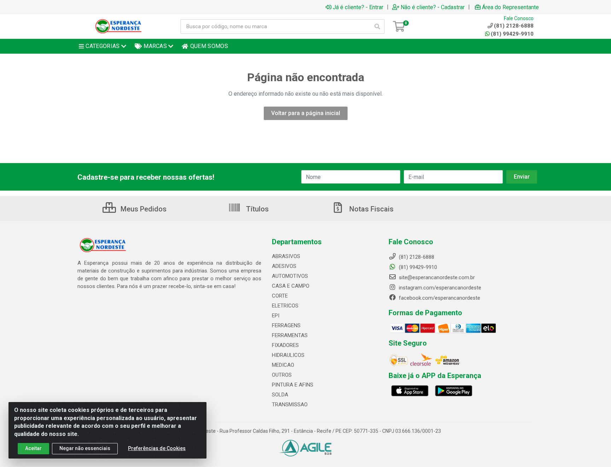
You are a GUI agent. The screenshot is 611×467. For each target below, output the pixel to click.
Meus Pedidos (143, 209)
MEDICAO (283, 365)
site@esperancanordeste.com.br (436, 277)
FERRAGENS (286, 325)
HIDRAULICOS (288, 355)
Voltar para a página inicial (305, 113)
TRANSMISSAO (290, 404)
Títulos (256, 209)
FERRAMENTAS (290, 335)
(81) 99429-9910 (512, 34)
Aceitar (33, 448)
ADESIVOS (284, 266)
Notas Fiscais (371, 209)
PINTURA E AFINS (292, 385)
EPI (275, 315)
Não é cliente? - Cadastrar (433, 7)
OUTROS (282, 375)
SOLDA (280, 394)
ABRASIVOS (286, 256)
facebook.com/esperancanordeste (438, 298)
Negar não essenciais (84, 448)
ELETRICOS (285, 306)
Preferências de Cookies (157, 448)
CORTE (280, 296)
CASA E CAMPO (290, 286)
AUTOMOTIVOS (290, 276)
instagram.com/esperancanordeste (439, 288)
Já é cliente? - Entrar (358, 7)
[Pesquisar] (377, 26)
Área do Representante (510, 7)
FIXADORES (285, 345)
